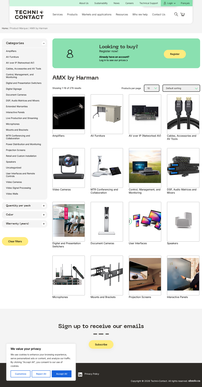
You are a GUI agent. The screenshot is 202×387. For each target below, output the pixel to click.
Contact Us (158, 14)
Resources (122, 14)
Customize (20, 373)
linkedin (80, 374)
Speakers (11, 161)
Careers (129, 3)
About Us (83, 3)
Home (5, 28)
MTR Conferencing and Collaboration (18, 137)
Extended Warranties (17, 106)
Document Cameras (16, 94)
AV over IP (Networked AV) (20, 62)
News (116, 3)
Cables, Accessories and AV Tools (23, 68)
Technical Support (149, 3)
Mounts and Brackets (17, 129)
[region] (41, 362)
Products (72, 14)
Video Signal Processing (18, 187)
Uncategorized (13, 167)
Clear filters (15, 241)
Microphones (12, 124)
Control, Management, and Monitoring (20, 75)
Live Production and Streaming (22, 118)
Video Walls (12, 193)
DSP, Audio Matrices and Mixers (22, 100)
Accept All (61, 373)
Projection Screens (15, 150)
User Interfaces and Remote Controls (20, 174)
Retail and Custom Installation (21, 156)
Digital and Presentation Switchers (23, 83)
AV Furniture (12, 57)
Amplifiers (11, 51)
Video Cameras (14, 182)
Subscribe (101, 344)
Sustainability (101, 3)
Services (58, 14)
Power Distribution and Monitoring (23, 144)
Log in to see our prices (112, 60)
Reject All (41, 373)
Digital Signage (14, 88)
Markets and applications (96, 14)
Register (175, 54)
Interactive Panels (15, 112)
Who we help (140, 14)
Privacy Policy (92, 373)
